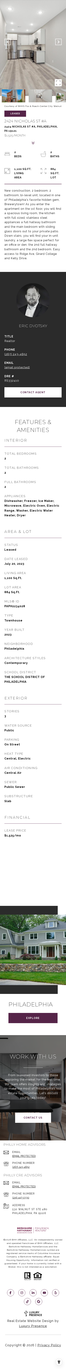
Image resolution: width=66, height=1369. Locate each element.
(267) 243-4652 (15, 354)
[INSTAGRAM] (21, 1292)
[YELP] (55, 1292)
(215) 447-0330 (20, 1197)
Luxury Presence (33, 1326)
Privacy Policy (49, 1345)
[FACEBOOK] (10, 1292)
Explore (33, 1018)
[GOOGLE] (38, 1301)
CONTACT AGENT (33, 392)
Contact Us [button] (33, 1117)
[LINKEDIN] (33, 1292)
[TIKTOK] (27, 1301)
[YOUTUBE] (44, 1292)
